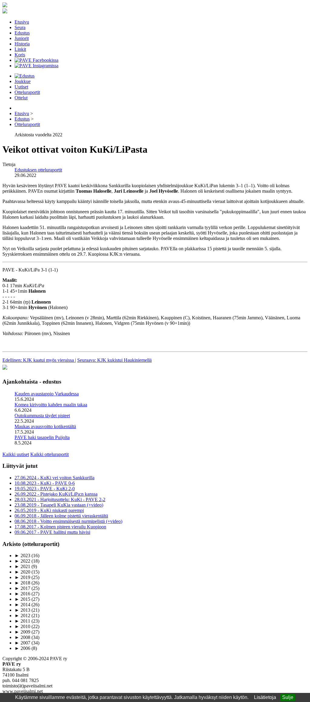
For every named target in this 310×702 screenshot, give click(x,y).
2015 (22, 599)
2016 (22, 593)
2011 (22, 621)
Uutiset (21, 86)
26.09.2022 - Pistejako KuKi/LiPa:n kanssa (56, 494)
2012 (22, 615)
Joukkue (23, 81)
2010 (22, 626)
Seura (20, 27)
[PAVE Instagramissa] (36, 65)
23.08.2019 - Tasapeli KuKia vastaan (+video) (59, 504)
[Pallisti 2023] (4, 369)
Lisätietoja (265, 697)
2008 (22, 637)
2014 (22, 604)
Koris (20, 54)
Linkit (20, 49)
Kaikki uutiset (15, 454)
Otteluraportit (27, 92)
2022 (22, 561)
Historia (22, 43)
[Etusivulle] (4, 5)
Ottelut (21, 97)
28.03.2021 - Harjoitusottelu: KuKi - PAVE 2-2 (60, 499)
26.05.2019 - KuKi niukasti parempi (49, 510)
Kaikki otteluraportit (49, 454)
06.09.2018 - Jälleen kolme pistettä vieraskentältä (61, 515)
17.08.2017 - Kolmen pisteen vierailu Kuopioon (60, 526)
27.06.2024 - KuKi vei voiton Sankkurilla (54, 477)
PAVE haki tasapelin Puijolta (42, 437)
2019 (22, 577)
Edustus (22, 32)
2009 (22, 631)
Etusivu (22, 22)
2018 (22, 582)
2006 (22, 648)
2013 (22, 610)
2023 (22, 555)
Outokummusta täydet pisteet (42, 415)
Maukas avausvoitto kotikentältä (45, 426)
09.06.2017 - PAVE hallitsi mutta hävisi (52, 532)
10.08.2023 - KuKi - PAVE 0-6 (45, 483)
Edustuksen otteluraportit (38, 169)
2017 (22, 588)
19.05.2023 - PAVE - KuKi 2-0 (45, 488)
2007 (22, 642)
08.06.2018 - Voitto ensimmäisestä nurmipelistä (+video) (68, 521)
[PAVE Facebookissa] (36, 60)
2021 (22, 566)
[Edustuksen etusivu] (25, 75)
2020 (22, 571)
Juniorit (22, 38)
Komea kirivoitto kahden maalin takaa (51, 404)
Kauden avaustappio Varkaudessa (47, 393)
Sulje (287, 697)
